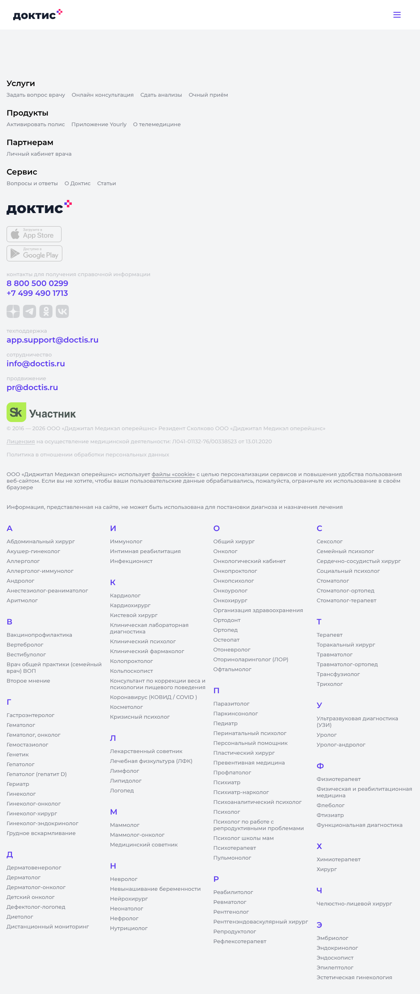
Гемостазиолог (27, 745)
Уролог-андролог (341, 745)
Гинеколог (21, 794)
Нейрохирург (129, 899)
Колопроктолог (131, 661)
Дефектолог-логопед (36, 907)
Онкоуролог (230, 591)
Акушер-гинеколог (33, 551)
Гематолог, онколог (33, 735)
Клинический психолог (143, 641)
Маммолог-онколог (137, 835)
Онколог (225, 551)
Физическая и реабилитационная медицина (364, 792)
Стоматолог (333, 581)
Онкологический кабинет (249, 561)
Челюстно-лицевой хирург (354, 904)
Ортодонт (226, 620)
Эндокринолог (337, 948)
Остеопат (226, 640)
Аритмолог (22, 600)
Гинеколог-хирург (32, 813)
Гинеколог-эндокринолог (42, 823)
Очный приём (208, 95)
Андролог (20, 581)
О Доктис (77, 183)
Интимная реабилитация (145, 551)
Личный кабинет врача (39, 154)
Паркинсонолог (235, 713)
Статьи (106, 183)
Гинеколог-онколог (34, 804)
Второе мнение (28, 681)
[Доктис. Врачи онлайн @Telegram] (29, 311)
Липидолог (126, 781)
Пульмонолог (232, 858)
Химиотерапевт (339, 859)
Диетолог (20, 917)
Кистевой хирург (134, 615)
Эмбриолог (332, 938)
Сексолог (329, 541)
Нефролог (124, 918)
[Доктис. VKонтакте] (62, 311)
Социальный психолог (348, 571)
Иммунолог (126, 541)
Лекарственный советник (146, 751)
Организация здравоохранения (258, 610)
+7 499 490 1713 (37, 293)
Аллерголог (23, 561)
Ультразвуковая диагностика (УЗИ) (357, 721)
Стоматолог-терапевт (347, 600)
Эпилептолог (335, 967)
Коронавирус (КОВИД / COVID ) (153, 697)
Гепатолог (20, 764)
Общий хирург (234, 541)
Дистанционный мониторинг (48, 927)
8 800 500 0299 (37, 283)
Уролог (327, 735)
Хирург (327, 869)
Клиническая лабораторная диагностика (149, 628)
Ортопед (225, 630)
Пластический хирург (244, 753)
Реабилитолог (233, 892)
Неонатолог (126, 908)
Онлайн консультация (103, 95)
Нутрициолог (129, 928)
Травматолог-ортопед (347, 664)
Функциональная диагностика (360, 825)
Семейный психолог (345, 551)
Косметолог (126, 707)
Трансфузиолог (338, 674)
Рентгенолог (231, 912)
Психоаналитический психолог (257, 802)
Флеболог (331, 805)
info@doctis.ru (36, 363)
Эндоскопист (335, 958)
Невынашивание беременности (155, 889)
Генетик (18, 754)
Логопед (122, 790)
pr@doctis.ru (32, 387)
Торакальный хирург (346, 645)
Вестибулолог (26, 654)
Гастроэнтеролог (31, 715)
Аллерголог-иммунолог (40, 571)
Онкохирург (230, 600)
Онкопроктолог (235, 571)
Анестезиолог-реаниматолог (47, 591)
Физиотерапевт (339, 779)
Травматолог (335, 654)
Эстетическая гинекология (354, 977)
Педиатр (225, 723)
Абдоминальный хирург (41, 541)
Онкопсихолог (233, 581)
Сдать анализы (161, 95)
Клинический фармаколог (147, 651)
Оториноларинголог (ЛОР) (250, 659)
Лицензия (21, 441)
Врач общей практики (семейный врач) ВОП (54, 667)
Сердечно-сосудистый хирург (359, 561)
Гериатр (18, 784)
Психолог (226, 812)
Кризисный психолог (140, 717)
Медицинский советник (144, 845)
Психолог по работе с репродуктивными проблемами (258, 825)
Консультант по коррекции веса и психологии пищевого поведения (157, 684)
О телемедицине (157, 124)
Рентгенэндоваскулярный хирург (260, 922)
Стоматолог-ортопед (345, 591)
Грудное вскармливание (41, 833)
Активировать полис (36, 124)
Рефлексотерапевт (239, 941)
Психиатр (226, 782)
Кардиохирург (130, 605)
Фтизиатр (330, 815)
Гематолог (21, 725)
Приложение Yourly (98, 124)
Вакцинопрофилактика (39, 635)
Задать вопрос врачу (36, 95)
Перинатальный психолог (249, 733)
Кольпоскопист (131, 671)
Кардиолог (125, 595)
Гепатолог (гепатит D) (37, 774)
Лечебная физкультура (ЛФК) (151, 761)
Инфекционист (131, 561)
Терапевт (329, 635)
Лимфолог (124, 771)
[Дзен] (13, 311)
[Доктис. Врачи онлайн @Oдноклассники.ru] (45, 311)
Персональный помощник (250, 743)
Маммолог (124, 825)
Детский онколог (31, 897)
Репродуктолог (234, 931)
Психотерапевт (234, 848)
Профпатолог (232, 772)
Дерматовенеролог (34, 868)
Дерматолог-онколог (36, 887)
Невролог (123, 879)
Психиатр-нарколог (241, 792)
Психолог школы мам (243, 838)
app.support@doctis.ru (52, 340)
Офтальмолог (232, 669)
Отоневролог (232, 650)
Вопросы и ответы (32, 183)
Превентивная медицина (249, 763)
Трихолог (330, 684)
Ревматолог (230, 902)
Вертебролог (25, 645)
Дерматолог (24, 877)
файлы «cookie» (173, 474)
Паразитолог (231, 704)
